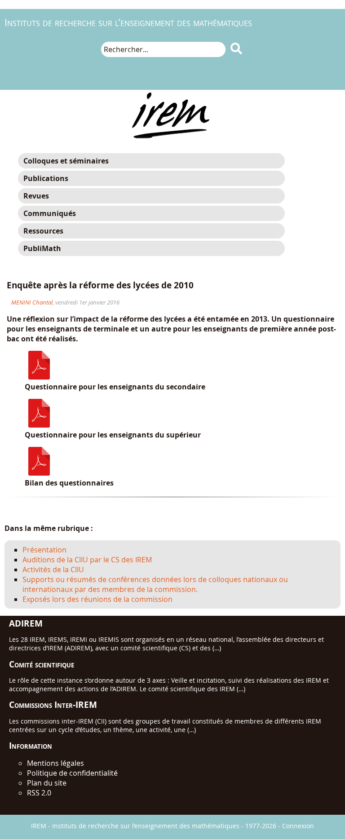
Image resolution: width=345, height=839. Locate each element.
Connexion (298, 825)
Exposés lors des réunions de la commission (97, 599)
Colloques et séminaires (66, 161)
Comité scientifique (41, 664)
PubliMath (42, 248)
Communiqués (49, 213)
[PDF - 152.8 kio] (39, 473)
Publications (45, 178)
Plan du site (46, 783)
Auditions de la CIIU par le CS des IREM (87, 560)
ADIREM (26, 623)
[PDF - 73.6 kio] (39, 425)
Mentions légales (55, 763)
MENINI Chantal (32, 302)
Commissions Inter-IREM (53, 704)
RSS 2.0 (39, 793)
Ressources (43, 231)
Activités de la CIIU (53, 569)
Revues (36, 196)
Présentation (44, 550)
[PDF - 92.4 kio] (39, 377)
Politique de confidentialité (72, 773)
